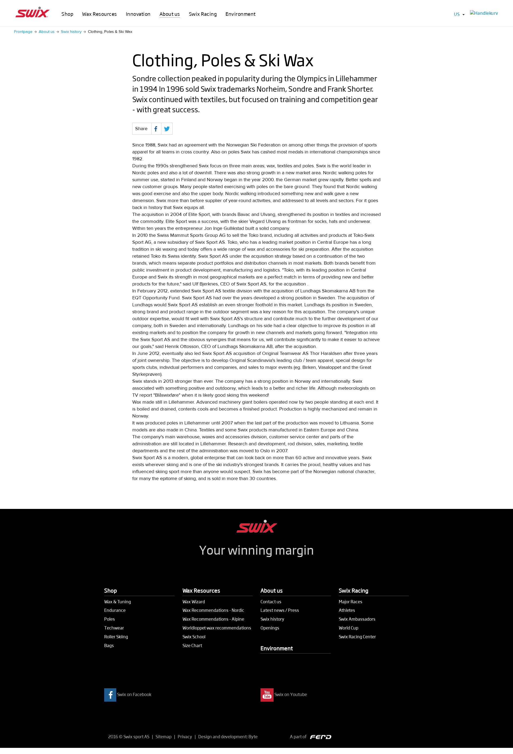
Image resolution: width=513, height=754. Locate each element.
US (457, 14)
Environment (241, 13)
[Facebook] (156, 129)
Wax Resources (99, 13)
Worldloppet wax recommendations (216, 628)
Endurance (115, 610)
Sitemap (164, 736)
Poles (109, 619)
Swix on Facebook (134, 694)
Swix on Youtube (290, 694)
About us (170, 13)
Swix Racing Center (357, 636)
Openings (270, 628)
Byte (253, 736)
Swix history (71, 31)
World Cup (348, 628)
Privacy (185, 736)
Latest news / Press (280, 610)
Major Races (350, 601)
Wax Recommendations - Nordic (213, 610)
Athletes (347, 610)
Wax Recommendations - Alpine (213, 619)
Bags (109, 645)
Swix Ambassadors (357, 619)
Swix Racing (203, 13)
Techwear (114, 628)
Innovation (138, 13)
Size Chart (192, 645)
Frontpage (23, 31)
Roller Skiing (116, 636)
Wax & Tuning (117, 601)
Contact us (271, 601)
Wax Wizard (193, 601)
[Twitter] (167, 129)
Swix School (193, 636)
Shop (67, 13)
